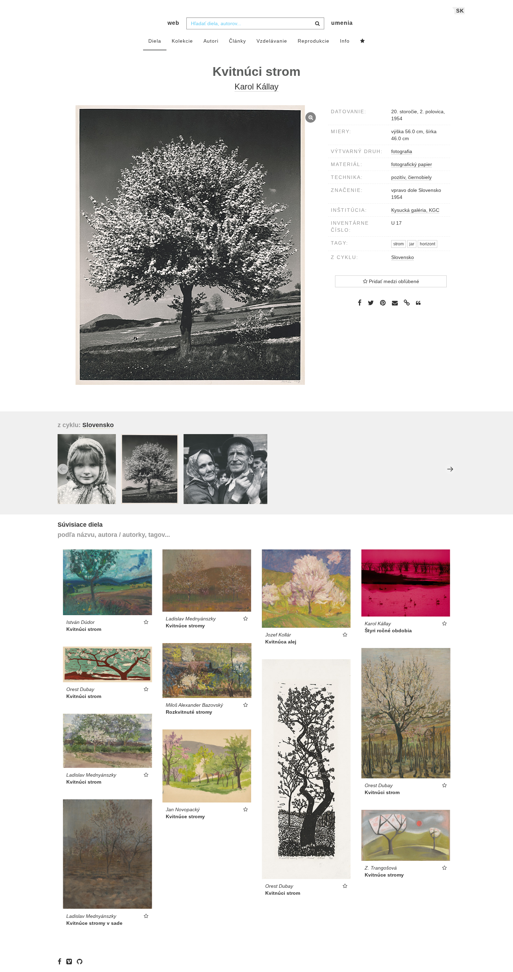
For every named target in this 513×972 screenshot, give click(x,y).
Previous (63, 469)
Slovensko (402, 257)
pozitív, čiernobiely (411, 177)
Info (345, 41)
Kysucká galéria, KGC (415, 210)
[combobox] (255, 23)
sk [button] (460, 11)
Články (237, 41)
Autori (210, 41)
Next (450, 469)
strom (398, 244)
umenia (342, 23)
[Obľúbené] (362, 41)
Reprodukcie (313, 41)
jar (411, 244)
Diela (154, 41)
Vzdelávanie (271, 41)
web (173, 23)
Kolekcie (182, 41)
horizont (427, 244)
